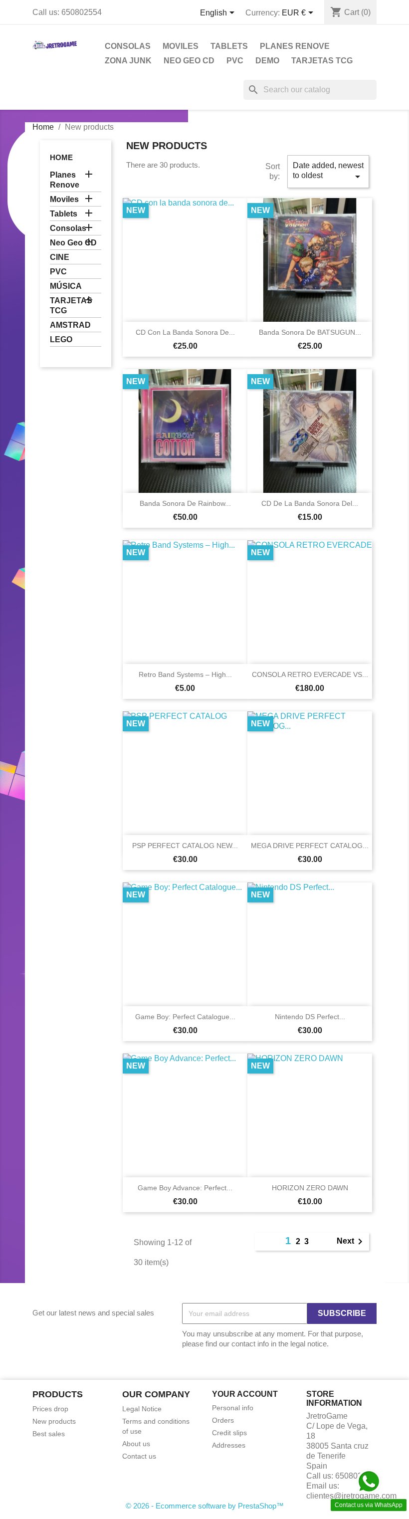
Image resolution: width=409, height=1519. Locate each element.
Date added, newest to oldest (328, 172)
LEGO (61, 339)
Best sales (48, 1434)
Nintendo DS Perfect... (310, 1017)
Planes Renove (295, 46)
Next (351, 1242)
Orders (223, 1420)
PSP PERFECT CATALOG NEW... (185, 846)
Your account (245, 1394)
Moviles (181, 46)
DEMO (267, 60)
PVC (234, 60)
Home (61, 157)
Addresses (228, 1445)
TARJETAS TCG (322, 60)
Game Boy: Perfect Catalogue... (185, 1017)
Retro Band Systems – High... (185, 674)
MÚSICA (66, 286)
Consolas (128, 46)
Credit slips (229, 1433)
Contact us (139, 1456)
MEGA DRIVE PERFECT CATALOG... (310, 846)
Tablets (229, 46)
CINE (59, 257)
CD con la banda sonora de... (185, 332)
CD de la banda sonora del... (309, 503)
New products (54, 1421)
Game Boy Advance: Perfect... (185, 1188)
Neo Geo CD (189, 60)
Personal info (232, 1408)
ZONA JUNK (128, 60)
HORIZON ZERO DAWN (310, 1188)
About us (136, 1444)
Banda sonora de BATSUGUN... (310, 332)
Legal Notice (142, 1409)
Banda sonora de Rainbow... (185, 503)
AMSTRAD (70, 325)
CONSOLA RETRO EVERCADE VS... (310, 674)
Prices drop (50, 1409)
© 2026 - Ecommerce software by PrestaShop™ (205, 1506)
